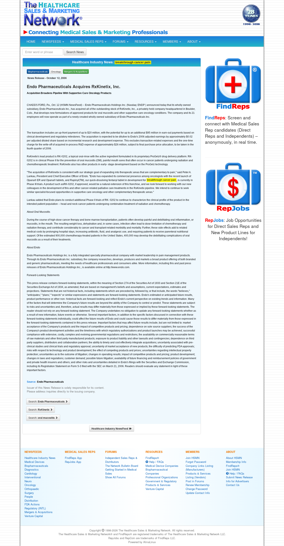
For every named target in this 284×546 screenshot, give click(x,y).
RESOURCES (144, 41)
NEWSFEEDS (52, 41)
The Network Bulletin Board (121, 466)
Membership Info (236, 462)
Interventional (33, 477)
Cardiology (31, 473)
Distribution (31, 500)
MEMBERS (171, 41)
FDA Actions (32, 504)
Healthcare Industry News (40, 458)
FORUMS (119, 41)
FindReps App (73, 458)
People (29, 497)
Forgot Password (196, 462)
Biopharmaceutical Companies (157, 471)
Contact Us (233, 485)
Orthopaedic (32, 489)
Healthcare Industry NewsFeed (110, 428)
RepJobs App (73, 462)
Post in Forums (195, 481)
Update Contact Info (198, 493)
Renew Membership (197, 485)
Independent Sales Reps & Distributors (121, 460)
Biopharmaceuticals (36, 466)
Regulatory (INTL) (35, 508)
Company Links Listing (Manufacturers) (199, 468)
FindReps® (152, 458)
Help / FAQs (156, 462)
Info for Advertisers (237, 481)
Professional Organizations (162, 477)
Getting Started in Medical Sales (121, 471)
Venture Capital (34, 516)
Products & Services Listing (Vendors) (198, 475)
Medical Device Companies (162, 466)
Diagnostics (32, 469)
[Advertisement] (162, 15)
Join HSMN (192, 458)
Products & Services (158, 485)
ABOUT (193, 41)
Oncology (30, 485)
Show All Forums (115, 477)
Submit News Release (239, 477)
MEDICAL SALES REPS (87, 41)
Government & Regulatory (161, 481)
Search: (46, 401)
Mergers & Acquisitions (39, 512)
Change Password (196, 489)
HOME (31, 41)
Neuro (28, 481)
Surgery (29, 493)
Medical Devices (34, 462)
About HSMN (234, 458)
